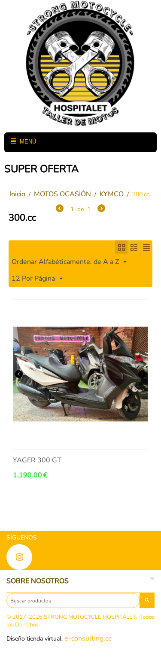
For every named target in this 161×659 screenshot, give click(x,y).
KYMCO (112, 194)
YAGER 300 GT (37, 460)
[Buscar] (147, 600)
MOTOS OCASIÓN (62, 194)
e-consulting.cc (87, 638)
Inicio (17, 194)
